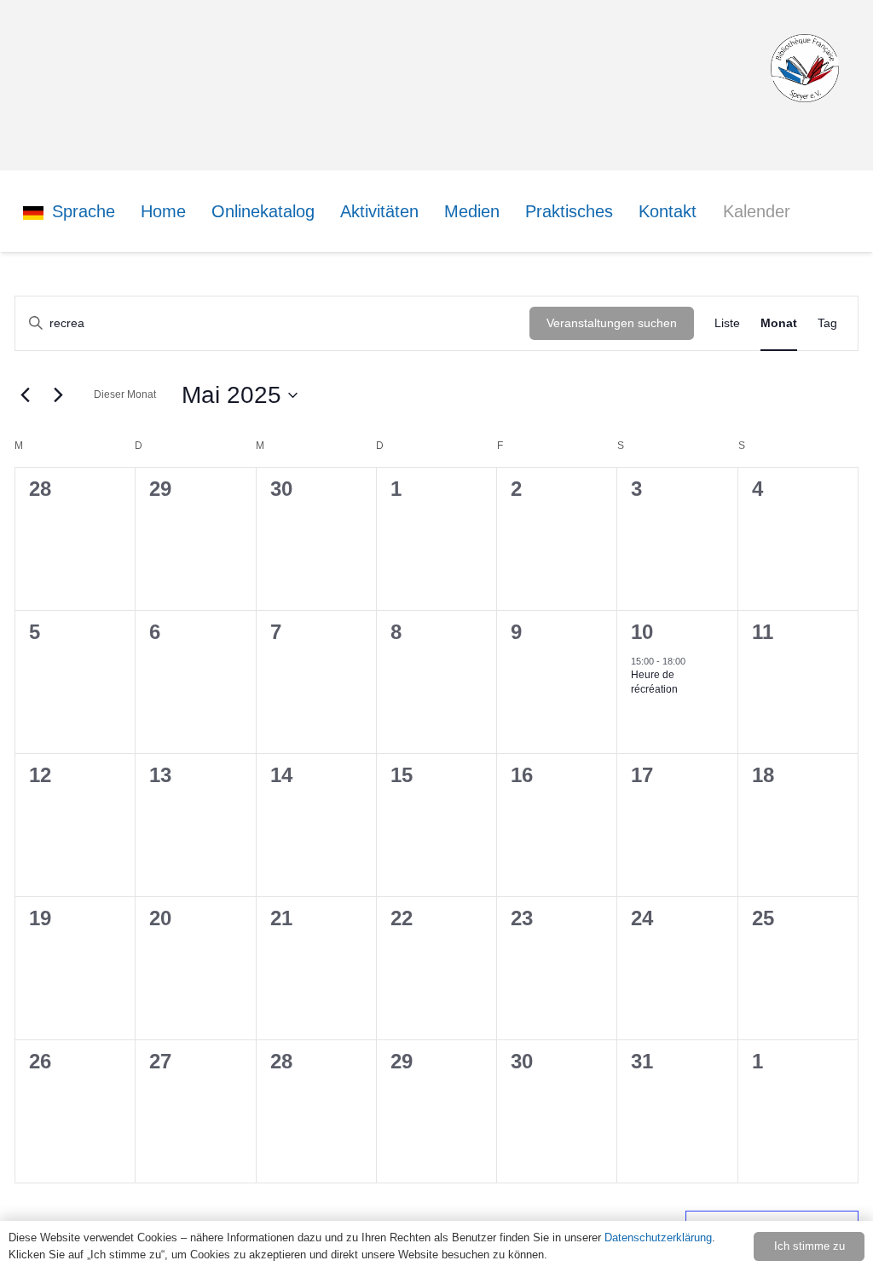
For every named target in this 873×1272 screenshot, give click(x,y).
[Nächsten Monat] (58, 395)
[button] (125, 211)
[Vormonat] (24, 395)
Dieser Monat (125, 394)
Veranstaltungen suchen (611, 323)
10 (642, 631)
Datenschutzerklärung (658, 1237)
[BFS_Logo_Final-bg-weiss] (805, 68)
